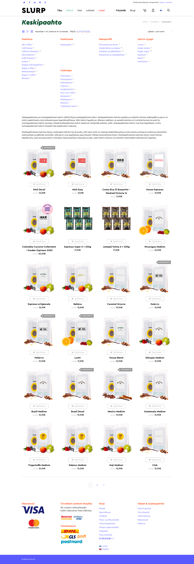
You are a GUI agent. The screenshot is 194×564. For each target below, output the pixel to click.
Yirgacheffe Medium (39, 465)
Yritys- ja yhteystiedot (109, 520)
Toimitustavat (144, 516)
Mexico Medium (116, 411)
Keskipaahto (66, 45)
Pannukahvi (65, 76)
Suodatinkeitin (67, 89)
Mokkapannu (66, 100)
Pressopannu (66, 79)
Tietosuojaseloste (107, 524)
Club (154, 465)
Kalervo (155, 304)
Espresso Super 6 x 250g (77, 247)
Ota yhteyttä (143, 512)
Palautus (141, 524)
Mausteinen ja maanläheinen (112, 55)
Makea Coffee (28, 68)
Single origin (143, 51)
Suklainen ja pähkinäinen (110, 51)
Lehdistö (103, 516)
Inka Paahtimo (28, 55)
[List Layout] (27, 31)
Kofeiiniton (143, 62)
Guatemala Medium (154, 411)
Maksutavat (143, 520)
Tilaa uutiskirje (105, 535)
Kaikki (87, 32)
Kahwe (25, 62)
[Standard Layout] (23, 31)
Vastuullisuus (105, 512)
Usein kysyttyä (144, 509)
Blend (140, 58)
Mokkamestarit (28, 72)
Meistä (102, 509)
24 (77, 32)
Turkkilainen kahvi (68, 106)
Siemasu (25, 78)
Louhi (78, 358)
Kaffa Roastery (28, 58)
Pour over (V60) (67, 93)
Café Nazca (27, 48)
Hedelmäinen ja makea (109, 48)
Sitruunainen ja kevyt (108, 45)
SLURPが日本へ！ (107, 539)
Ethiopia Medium (155, 358)
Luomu (141, 45)
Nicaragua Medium (155, 247)
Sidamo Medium (77, 465)
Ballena (78, 304)
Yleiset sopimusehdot (109, 527)
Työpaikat (103, 531)
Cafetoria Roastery (30, 51)
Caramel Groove (116, 304)
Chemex (64, 86)
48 (82, 32)
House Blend (116, 358)
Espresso (142, 55)
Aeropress (65, 96)
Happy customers (165, 2)
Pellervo (39, 358)
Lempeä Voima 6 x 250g (116, 247)
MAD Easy (77, 189)
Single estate (144, 48)
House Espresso (154, 189)
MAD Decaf (39, 189)
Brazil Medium (39, 411)
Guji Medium (116, 465)
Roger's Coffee (29, 75)
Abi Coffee (27, 45)
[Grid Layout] (31, 31)
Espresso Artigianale (39, 304)
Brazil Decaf (77, 411)
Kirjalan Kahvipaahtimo (32, 65)
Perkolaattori (66, 83)
